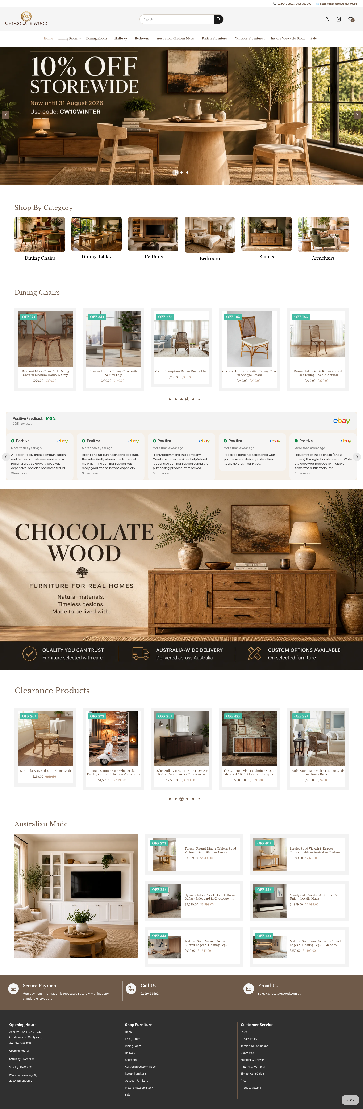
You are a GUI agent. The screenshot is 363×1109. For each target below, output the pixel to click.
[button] (357, 115)
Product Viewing (251, 1087)
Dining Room (133, 1046)
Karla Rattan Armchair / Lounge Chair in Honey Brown (181, 772)
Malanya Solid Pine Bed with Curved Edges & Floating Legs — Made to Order (315, 943)
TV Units (153, 256)
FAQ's (244, 1032)
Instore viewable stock (139, 1087)
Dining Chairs (40, 258)
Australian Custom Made (140, 1066)
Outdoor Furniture (136, 1080)
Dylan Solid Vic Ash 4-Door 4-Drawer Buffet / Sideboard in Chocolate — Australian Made (45, 772)
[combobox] (177, 19)
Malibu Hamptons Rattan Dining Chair (113, 371)
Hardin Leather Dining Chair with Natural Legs (45, 373)
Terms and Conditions (254, 1046)
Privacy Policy (249, 1039)
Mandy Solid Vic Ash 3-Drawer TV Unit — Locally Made (313, 896)
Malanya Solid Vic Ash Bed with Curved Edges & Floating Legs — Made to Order (207, 943)
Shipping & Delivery (252, 1060)
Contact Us (247, 1053)
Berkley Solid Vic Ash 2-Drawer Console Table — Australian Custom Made (315, 850)
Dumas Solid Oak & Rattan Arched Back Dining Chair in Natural (250, 373)
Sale (127, 1094)
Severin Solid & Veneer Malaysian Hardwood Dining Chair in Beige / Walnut (318, 373)
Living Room (132, 1039)
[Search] (218, 19)
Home (129, 1032)
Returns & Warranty (253, 1066)
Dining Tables (96, 256)
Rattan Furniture (135, 1073)
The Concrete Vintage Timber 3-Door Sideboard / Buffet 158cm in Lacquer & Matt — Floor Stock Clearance (113, 772)
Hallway (130, 1053)
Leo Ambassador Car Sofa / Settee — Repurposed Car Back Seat (249, 772)
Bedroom (210, 258)
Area (243, 1080)
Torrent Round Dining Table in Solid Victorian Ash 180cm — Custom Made (210, 850)
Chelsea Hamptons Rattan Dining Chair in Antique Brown (181, 373)
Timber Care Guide (252, 1073)
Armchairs (323, 258)
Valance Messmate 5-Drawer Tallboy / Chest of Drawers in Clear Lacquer (318, 772)
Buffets (266, 256)
